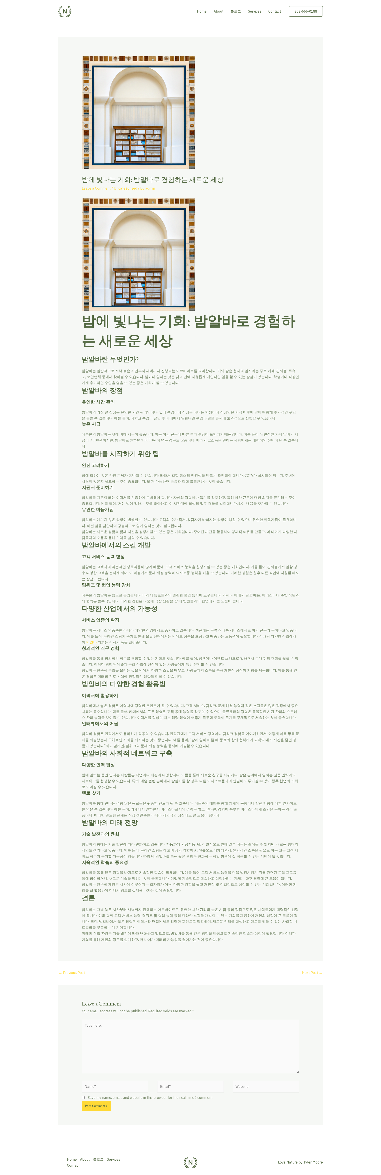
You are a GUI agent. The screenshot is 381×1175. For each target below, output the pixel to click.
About (218, 11)
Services (254, 11)
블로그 (235, 11)
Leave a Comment (96, 188)
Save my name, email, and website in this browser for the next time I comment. (150, 1097)
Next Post (312, 972)
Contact (274, 11)
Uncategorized (125, 188)
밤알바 (91, 642)
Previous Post (72, 972)
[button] (306, 11)
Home (202, 11)
